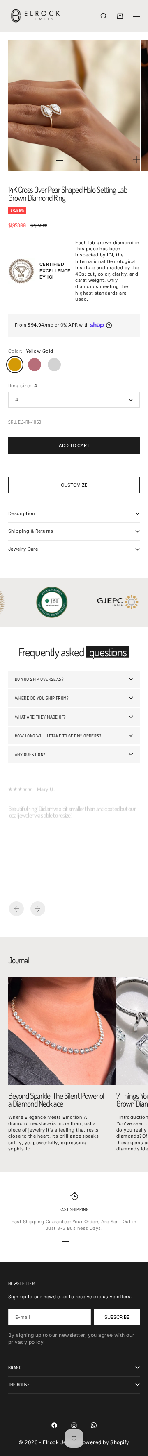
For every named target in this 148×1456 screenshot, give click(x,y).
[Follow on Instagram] (74, 1425)
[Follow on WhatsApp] (93, 1425)
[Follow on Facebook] (54, 1425)
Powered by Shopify (104, 1442)
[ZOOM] (136, 159)
